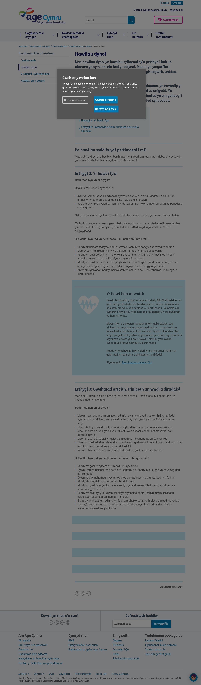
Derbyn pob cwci (106, 109)
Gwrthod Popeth (105, 99)
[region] (101, 94)
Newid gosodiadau (75, 100)
